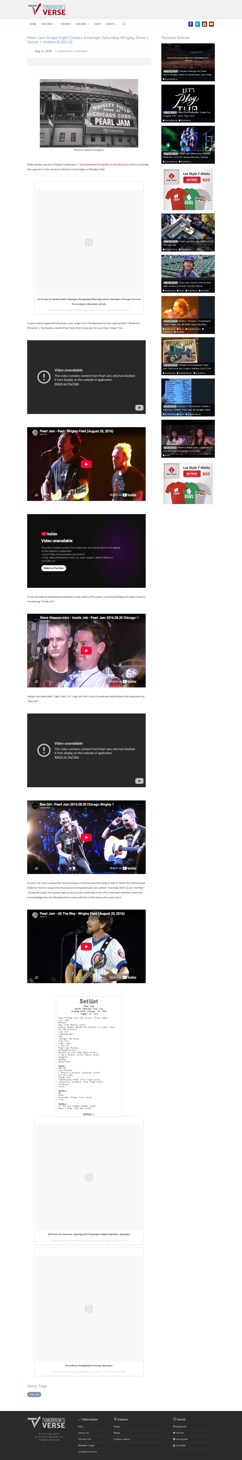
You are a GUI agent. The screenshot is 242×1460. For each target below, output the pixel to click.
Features (47, 24)
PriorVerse (81, 51)
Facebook (180, 1426)
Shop (117, 1426)
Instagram (181, 1439)
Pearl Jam (34, 1394)
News (181, 290)
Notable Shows (194, 329)
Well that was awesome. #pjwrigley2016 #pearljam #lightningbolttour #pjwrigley (89, 1234)
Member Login (86, 1445)
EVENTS (110, 24)
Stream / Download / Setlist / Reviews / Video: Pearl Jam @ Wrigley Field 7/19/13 (186, 410)
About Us (83, 1433)
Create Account (87, 1451)
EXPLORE (81, 24)
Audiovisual (170, 290)
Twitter (179, 1433)
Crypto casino (122, 1439)
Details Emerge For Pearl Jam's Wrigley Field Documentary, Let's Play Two (187, 74)
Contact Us (84, 1439)
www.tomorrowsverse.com (49, 1436)
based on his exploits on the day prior (107, 164)
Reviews (66, 24)
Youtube (180, 1445)
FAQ (80, 1426)
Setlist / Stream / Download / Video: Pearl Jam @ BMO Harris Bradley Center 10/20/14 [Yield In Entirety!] (187, 324)
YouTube (205, 290)
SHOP (97, 24)
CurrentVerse (64, 51)
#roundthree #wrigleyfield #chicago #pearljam (89, 1365)
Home (33, 24)
